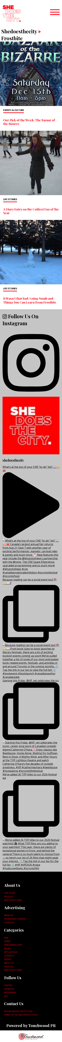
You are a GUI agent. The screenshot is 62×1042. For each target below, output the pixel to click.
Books (7, 948)
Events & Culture (13, 110)
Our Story (9, 892)
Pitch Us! (8, 896)
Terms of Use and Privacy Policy (21, 1014)
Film (6, 937)
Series (7, 941)
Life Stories (10, 199)
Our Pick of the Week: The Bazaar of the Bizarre (29, 122)
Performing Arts (13, 944)
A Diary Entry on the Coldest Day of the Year (31, 211)
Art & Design (10, 952)
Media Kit (8, 915)
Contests (9, 922)
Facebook (9, 988)
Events (7, 959)
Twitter (8, 985)
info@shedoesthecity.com (18, 1011)
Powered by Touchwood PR (31, 1025)
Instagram (10, 992)
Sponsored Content (15, 918)
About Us (9, 962)
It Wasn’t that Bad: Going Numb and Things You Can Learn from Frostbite (29, 300)
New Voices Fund (13, 900)
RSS (6, 996)
